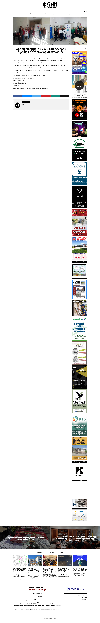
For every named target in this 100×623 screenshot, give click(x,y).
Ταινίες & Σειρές (51, 14)
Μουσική (44, 14)
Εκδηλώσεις (37, 14)
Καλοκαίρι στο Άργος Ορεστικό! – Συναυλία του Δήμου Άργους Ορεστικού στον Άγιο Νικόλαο (80, 570)
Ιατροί (76, 14)
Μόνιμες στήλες (28, 14)
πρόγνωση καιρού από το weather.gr (79, 521)
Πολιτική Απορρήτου (82, 595)
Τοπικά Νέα (42, 55)
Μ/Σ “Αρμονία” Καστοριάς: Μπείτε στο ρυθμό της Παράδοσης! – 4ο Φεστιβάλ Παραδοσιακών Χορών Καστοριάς (50, 571)
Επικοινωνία (82, 14)
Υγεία (46, 55)
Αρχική (16, 14)
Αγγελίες (70, 14)
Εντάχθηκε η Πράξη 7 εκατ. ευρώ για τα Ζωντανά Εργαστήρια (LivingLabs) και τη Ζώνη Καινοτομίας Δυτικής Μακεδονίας (34, 571)
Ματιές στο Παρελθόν (61, 14)
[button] (85, 48)
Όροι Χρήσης (84, 597)
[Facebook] (84, 11)
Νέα (21, 14)
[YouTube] (86, 11)
